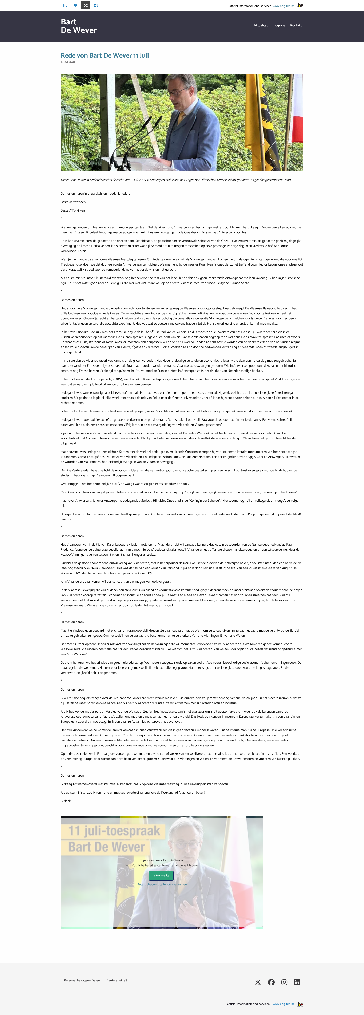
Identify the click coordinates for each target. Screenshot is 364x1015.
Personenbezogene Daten (82, 980)
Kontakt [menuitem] (296, 25)
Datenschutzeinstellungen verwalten (162, 884)
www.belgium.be (284, 6)
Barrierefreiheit (117, 980)
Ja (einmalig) (161, 875)
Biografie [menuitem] (279, 25)
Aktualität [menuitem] (261, 25)
